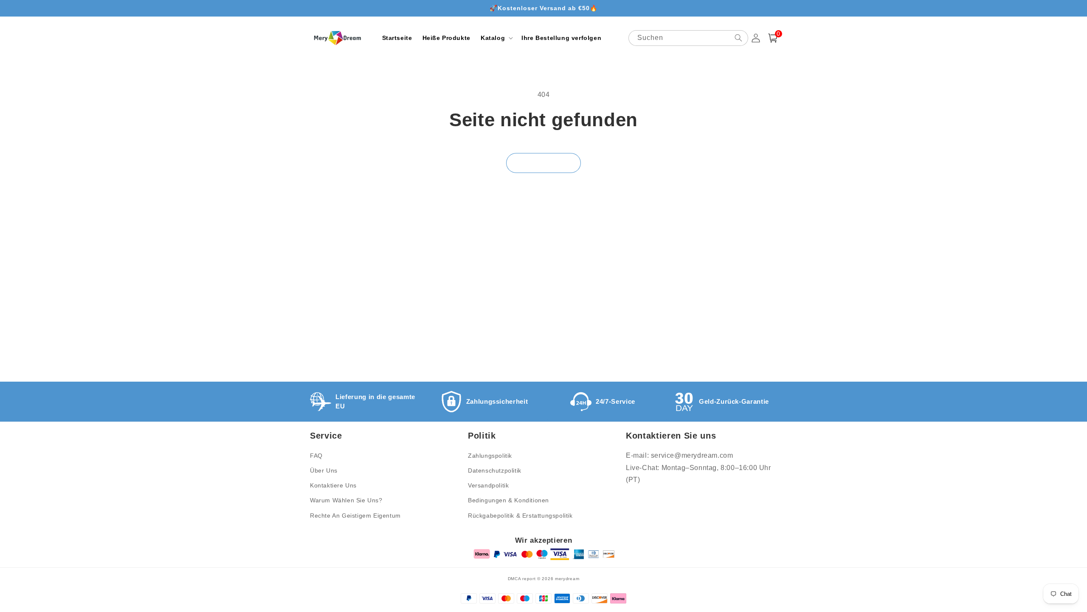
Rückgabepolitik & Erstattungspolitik (520, 515)
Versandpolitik (488, 485)
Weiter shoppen (543, 163)
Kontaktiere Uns (333, 485)
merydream (567, 578)
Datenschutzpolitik (494, 470)
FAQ (316, 455)
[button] (496, 38)
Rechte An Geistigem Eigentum (355, 515)
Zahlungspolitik (490, 455)
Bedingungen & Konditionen (508, 500)
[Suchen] (738, 38)
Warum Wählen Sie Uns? (346, 500)
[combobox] (688, 38)
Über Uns (324, 470)
